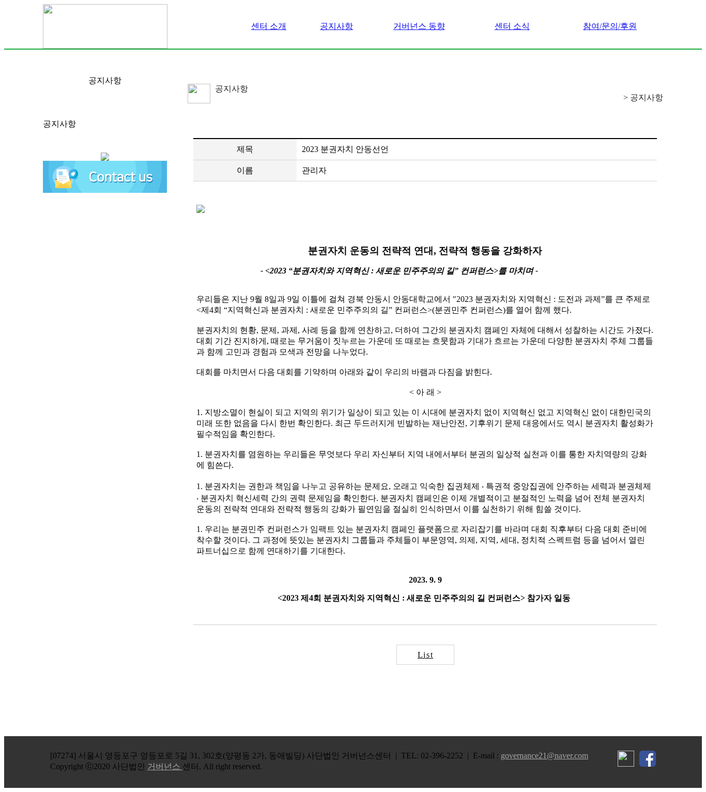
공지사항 (336, 26)
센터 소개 (268, 26)
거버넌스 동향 (419, 26)
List (425, 654)
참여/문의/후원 (610, 26)
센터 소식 (512, 26)
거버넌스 (164, 766)
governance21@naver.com (544, 755)
